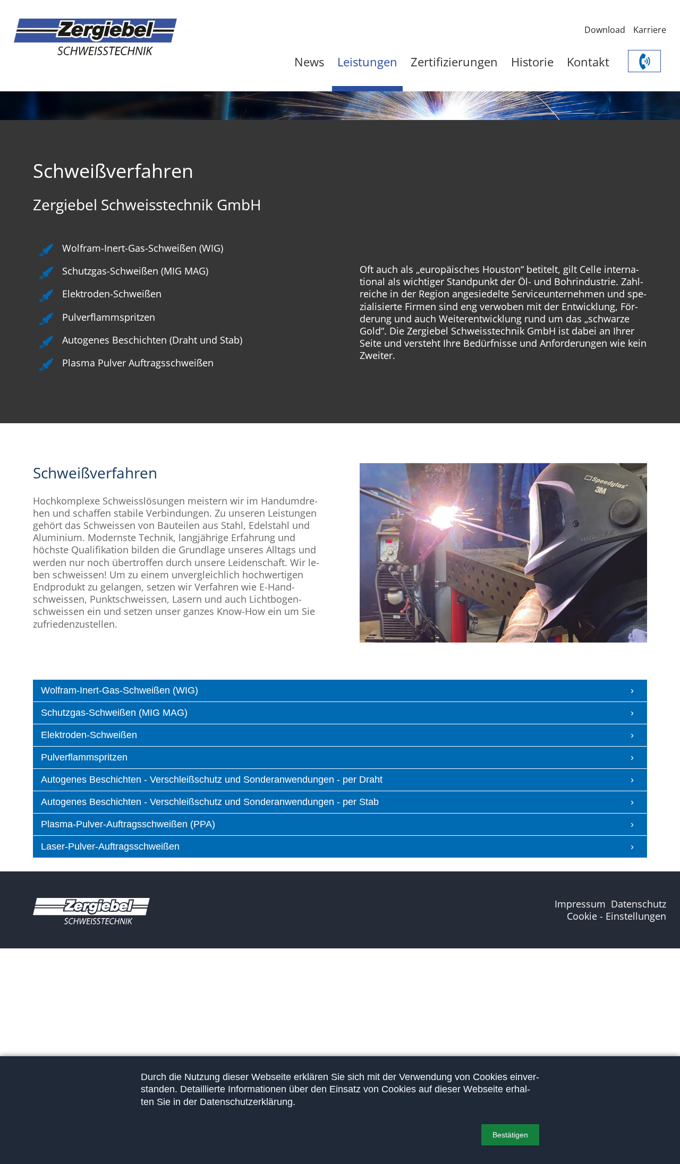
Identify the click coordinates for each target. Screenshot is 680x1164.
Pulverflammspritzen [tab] (84, 757)
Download (604, 30)
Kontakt (588, 62)
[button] (510, 1134)
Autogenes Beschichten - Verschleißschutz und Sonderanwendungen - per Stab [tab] (210, 802)
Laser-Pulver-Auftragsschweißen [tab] (110, 846)
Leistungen (367, 62)
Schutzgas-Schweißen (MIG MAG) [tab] (114, 712)
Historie (532, 62)
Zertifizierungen (454, 62)
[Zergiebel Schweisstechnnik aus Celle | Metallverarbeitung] (95, 37)
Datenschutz (638, 903)
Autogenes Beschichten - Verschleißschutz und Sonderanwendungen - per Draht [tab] (211, 779)
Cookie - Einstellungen (616, 916)
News (309, 62)
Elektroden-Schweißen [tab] (89, 735)
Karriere (649, 30)
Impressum (580, 903)
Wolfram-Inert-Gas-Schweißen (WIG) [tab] (119, 690)
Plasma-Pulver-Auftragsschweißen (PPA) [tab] (128, 824)
